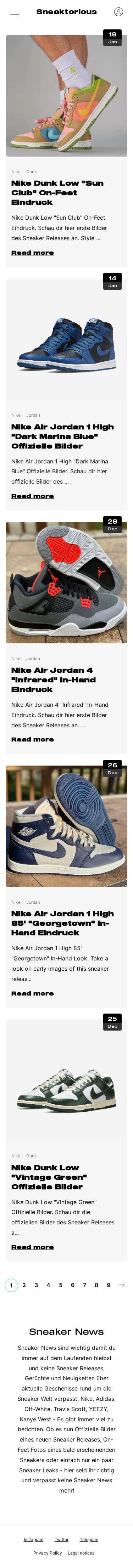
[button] (14, 11)
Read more (32, 252)
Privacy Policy (47, 1553)
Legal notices (81, 1553)
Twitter (61, 1539)
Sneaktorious (66, 11)
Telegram (89, 1539)
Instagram (33, 1539)
